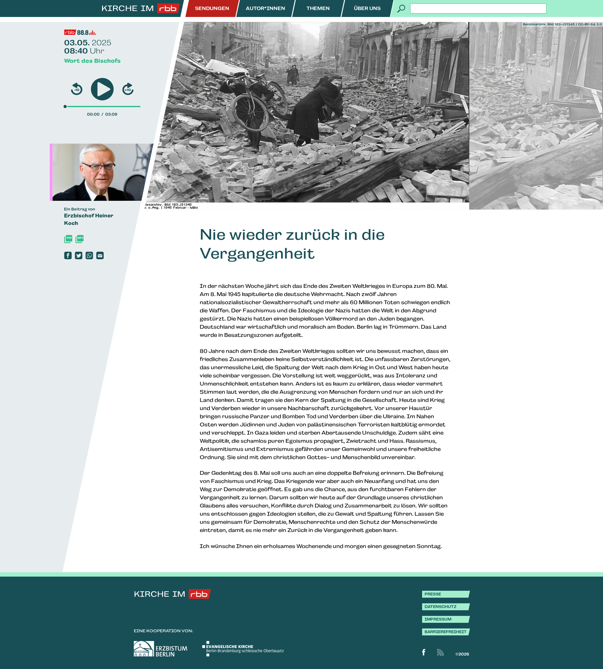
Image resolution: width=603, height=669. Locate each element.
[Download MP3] (79, 239)
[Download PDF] (68, 239)
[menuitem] (212, 8)
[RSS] (440, 652)
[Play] (102, 89)
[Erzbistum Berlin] (160, 648)
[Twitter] (78, 255)
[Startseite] (141, 8)
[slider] (65, 106)
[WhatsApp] (89, 255)
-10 (76, 90)
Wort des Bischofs (92, 61)
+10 (128, 90)
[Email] (100, 255)
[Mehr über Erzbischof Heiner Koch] (118, 172)
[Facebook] (68, 255)
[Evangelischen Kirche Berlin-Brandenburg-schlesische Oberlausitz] (243, 648)
